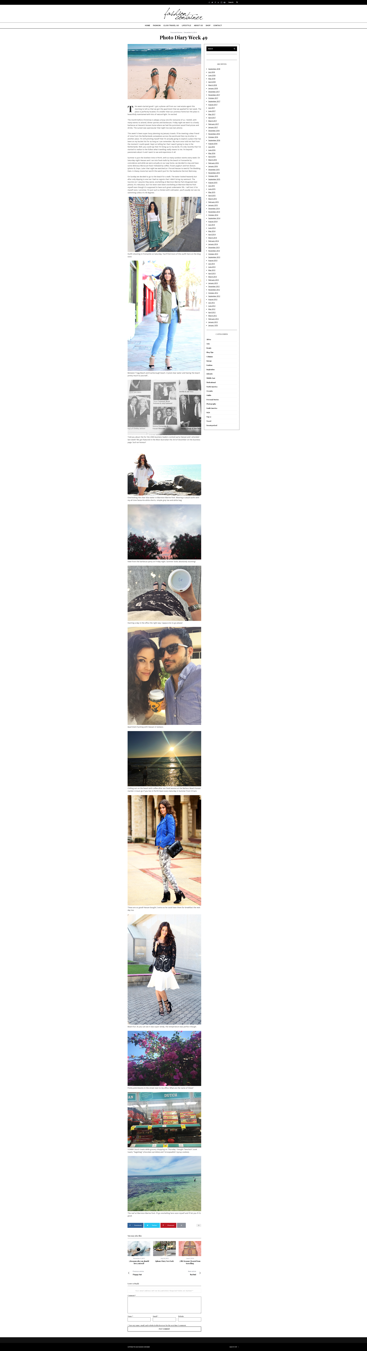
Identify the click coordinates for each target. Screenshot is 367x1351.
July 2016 (211, 147)
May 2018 (211, 79)
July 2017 (211, 108)
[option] (139, 1253)
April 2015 (212, 196)
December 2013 (214, 247)
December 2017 (214, 92)
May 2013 (211, 270)
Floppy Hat (138, 1273)
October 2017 (213, 98)
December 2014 (214, 209)
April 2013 (212, 273)
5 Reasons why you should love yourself (139, 1262)
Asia (208, 344)
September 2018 (214, 69)
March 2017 (212, 121)
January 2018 (213, 88)
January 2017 (213, 127)
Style (208, 412)
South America (211, 408)
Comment (132, 1295)
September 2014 (214, 218)
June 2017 (211, 111)
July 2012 (211, 303)
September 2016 (214, 140)
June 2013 (211, 267)
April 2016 (212, 157)
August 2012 (212, 299)
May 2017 (211, 114)
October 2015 (213, 176)
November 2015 (214, 173)
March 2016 (212, 160)
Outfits (208, 395)
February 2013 (213, 280)
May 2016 (211, 153)
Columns (209, 357)
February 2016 (213, 163)
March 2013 (212, 277)
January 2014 (213, 244)
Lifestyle (209, 374)
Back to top (233, 1347)
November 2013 (214, 251)
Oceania (209, 391)
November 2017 (214, 95)
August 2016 (212, 144)
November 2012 (214, 290)
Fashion (209, 365)
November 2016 (214, 134)
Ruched (192, 1273)
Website (181, 1316)
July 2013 (211, 264)
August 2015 (212, 183)
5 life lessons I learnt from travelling (189, 1262)
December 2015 (214, 170)
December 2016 (214, 131)
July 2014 (211, 225)
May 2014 (211, 231)
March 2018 (212, 85)
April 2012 (212, 312)
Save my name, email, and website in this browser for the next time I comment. (157, 1325)
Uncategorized (211, 425)
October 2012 (213, 293)
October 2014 (213, 215)
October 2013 (213, 254)
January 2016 (213, 166)
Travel (208, 421)
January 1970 (213, 325)
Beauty (208, 348)
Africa (208, 339)
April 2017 (212, 118)
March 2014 (212, 238)
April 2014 (212, 234)
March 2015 (212, 199)
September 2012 (214, 296)
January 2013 (213, 283)
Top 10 (208, 417)
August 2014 (212, 221)
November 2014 (214, 212)
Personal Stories (176, 32)
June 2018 (211, 75)
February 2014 (213, 241)
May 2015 (211, 192)
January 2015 (213, 205)
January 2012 (213, 322)
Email (155, 1316)
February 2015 (213, 202)
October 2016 (213, 137)
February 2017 (213, 124)
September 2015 (214, 179)
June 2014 (211, 228)
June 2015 (211, 189)
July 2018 (211, 72)
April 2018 (212, 82)
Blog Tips (209, 352)
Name (130, 1316)
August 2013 (212, 260)
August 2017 (212, 105)
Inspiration (210, 369)
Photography (211, 404)
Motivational (211, 382)
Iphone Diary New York (164, 1261)
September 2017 (214, 101)
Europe (209, 361)
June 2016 (211, 150)
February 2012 (213, 319)
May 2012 (211, 309)
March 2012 (212, 316)
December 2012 (214, 286)
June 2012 (211, 306)
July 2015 (211, 186)
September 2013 (214, 257)
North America (211, 387)
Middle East (210, 378)
